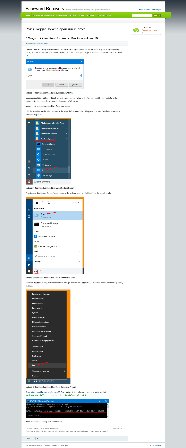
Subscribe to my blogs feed (150, 30)
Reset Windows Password (66, 15)
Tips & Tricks (44, 428)
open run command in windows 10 (78, 431)
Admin (45, 43)
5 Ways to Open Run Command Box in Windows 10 (62, 38)
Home (141, 9)
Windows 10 (54, 428)
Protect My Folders (103, 15)
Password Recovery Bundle (43, 15)
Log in (158, 9)
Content (147, 9)
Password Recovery (45, 8)
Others (35, 428)
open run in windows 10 (99, 431)
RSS (153, 9)
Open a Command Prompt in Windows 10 (43, 392)
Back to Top (156, 445)
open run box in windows (56, 431)
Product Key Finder (86, 15)
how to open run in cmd (39, 431)
